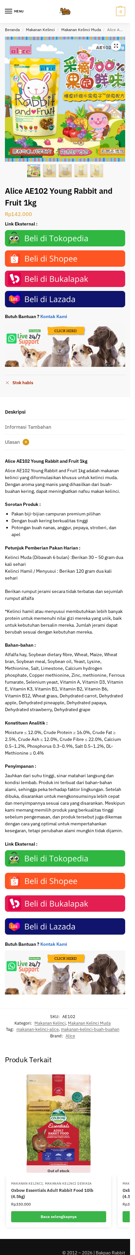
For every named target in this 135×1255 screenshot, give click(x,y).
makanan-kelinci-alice (37, 1029)
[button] (119, 11)
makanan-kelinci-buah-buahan (90, 1029)
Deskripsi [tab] (15, 412)
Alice (70, 1036)
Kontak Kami (53, 316)
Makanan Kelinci (40, 29)
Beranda (12, 29)
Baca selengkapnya (59, 1216)
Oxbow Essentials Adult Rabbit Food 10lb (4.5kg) (52, 1194)
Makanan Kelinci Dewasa (68, 1183)
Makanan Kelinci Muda (81, 29)
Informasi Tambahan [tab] (28, 427)
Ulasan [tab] (16, 442)
